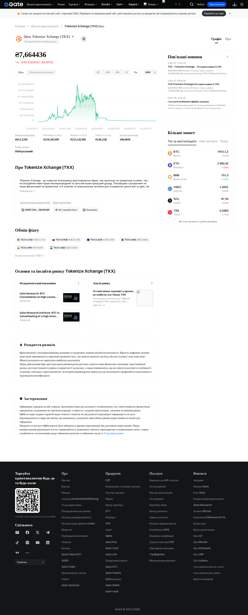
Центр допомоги (158, 511)
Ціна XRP (198, 554)
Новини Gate (201, 486)
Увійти (200, 4)
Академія (198, 480)
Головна (20, 26)
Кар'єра (66, 486)
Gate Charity (113, 573)
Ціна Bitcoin (200, 542)
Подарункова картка (116, 560)
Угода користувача (72, 505)
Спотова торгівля (114, 492)
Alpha (108, 535)
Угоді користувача (113, 433)
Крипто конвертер (203, 579)
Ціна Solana (200, 560)
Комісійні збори (158, 505)
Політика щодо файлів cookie (78, 523)
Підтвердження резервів (75, 535)
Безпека (66, 548)
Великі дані (199, 523)
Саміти (65, 579)
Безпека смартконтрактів (162, 523)
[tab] (216, 38)
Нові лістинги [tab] (208, 141)
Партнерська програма (161, 548)
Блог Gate (199, 492)
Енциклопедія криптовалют (208, 498)
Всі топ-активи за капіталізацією (198, 221)
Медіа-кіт (67, 529)
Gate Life (111, 554)
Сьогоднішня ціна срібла (206, 573)
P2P (107, 480)
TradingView (157, 554)
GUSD (65, 560)
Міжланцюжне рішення (162, 560)
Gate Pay (111, 542)
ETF (107, 511)
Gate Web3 (112, 585)
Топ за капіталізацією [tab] (182, 141)
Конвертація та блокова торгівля (122, 486)
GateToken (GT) (71, 554)
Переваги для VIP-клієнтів (163, 480)
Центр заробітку (114, 505)
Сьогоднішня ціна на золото (208, 566)
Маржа (109, 498)
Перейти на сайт (214, 13)
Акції (108, 529)
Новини (66, 492)
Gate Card (111, 548)
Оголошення (156, 498)
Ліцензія (66, 542)
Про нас (66, 480)
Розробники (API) (159, 529)
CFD (108, 523)
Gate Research (202, 505)
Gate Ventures (71, 585)
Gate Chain (68, 566)
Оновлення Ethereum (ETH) (209, 517)
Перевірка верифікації (161, 535)
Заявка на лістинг (158, 517)
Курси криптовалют (204, 529)
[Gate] (13, 4)
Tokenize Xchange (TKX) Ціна (84, 26)
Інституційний (157, 486)
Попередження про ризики (76, 511)
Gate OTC (111, 566)
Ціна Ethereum (202, 548)
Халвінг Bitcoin (202, 511)
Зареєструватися (216, 4)
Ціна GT (198, 535)
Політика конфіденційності (76, 517)
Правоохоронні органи (74, 573)
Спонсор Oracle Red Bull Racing (80, 498)
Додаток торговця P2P (161, 542)
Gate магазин (113, 579)
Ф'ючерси (110, 517)
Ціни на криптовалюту (45, 26)
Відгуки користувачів (161, 492)
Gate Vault (112, 591)
